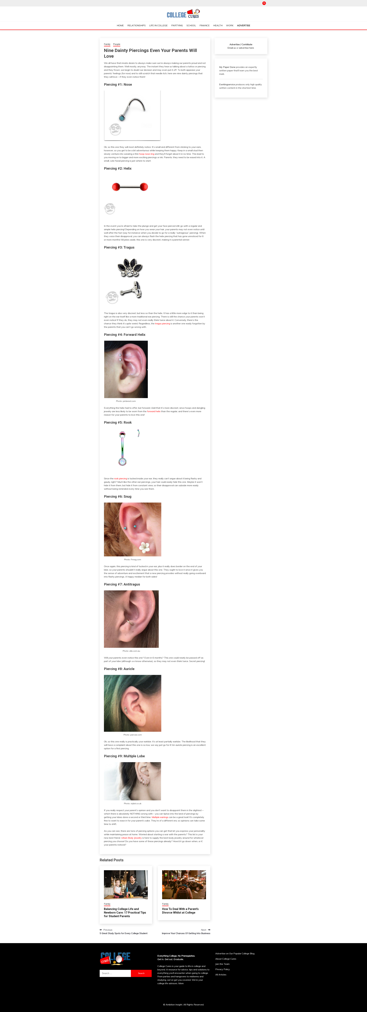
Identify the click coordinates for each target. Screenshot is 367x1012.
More (181, 983)
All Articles (220, 974)
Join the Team (222, 963)
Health (217, 25)
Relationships (136, 25)
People (116, 44)
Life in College (158, 25)
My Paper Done (227, 67)
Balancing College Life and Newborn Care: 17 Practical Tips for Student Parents (125, 912)
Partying (177, 25)
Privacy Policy (222, 969)
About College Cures (225, 958)
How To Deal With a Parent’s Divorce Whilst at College (180, 910)
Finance (205, 25)
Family (107, 44)
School (191, 25)
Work (229, 25)
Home (120, 25)
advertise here (246, 47)
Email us (232, 47)
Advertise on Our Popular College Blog (234, 953)
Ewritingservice (227, 84)
